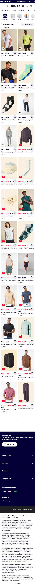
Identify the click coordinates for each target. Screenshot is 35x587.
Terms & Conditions (28, 509)
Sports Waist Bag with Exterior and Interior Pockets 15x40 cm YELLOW (9, 216)
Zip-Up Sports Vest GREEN (26, 344)
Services (5, 463)
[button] (7, 6)
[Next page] (23, 421)
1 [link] (12, 420)
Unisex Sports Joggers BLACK (26, 408)
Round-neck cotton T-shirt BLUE (26, 313)
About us (5, 471)
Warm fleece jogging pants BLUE (26, 120)
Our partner (6, 479)
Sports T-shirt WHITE (7, 56)
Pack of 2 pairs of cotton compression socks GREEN (26, 248)
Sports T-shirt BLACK (7, 88)
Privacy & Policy (17, 509)
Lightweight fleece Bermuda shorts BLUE (26, 280)
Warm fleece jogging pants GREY (9, 152)
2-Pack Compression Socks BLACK (9, 120)
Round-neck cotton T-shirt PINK (9, 409)
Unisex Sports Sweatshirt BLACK (26, 152)
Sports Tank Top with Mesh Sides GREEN (26, 216)
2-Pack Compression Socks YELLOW (26, 88)
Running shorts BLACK (24, 56)
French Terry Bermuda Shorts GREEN (9, 280)
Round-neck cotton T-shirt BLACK (9, 344)
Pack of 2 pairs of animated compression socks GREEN (26, 184)
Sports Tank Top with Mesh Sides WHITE (9, 248)
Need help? (6, 455)
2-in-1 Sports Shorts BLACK (9, 376)
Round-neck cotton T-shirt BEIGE (9, 312)
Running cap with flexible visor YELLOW (9, 184)
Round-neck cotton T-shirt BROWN (26, 377)
